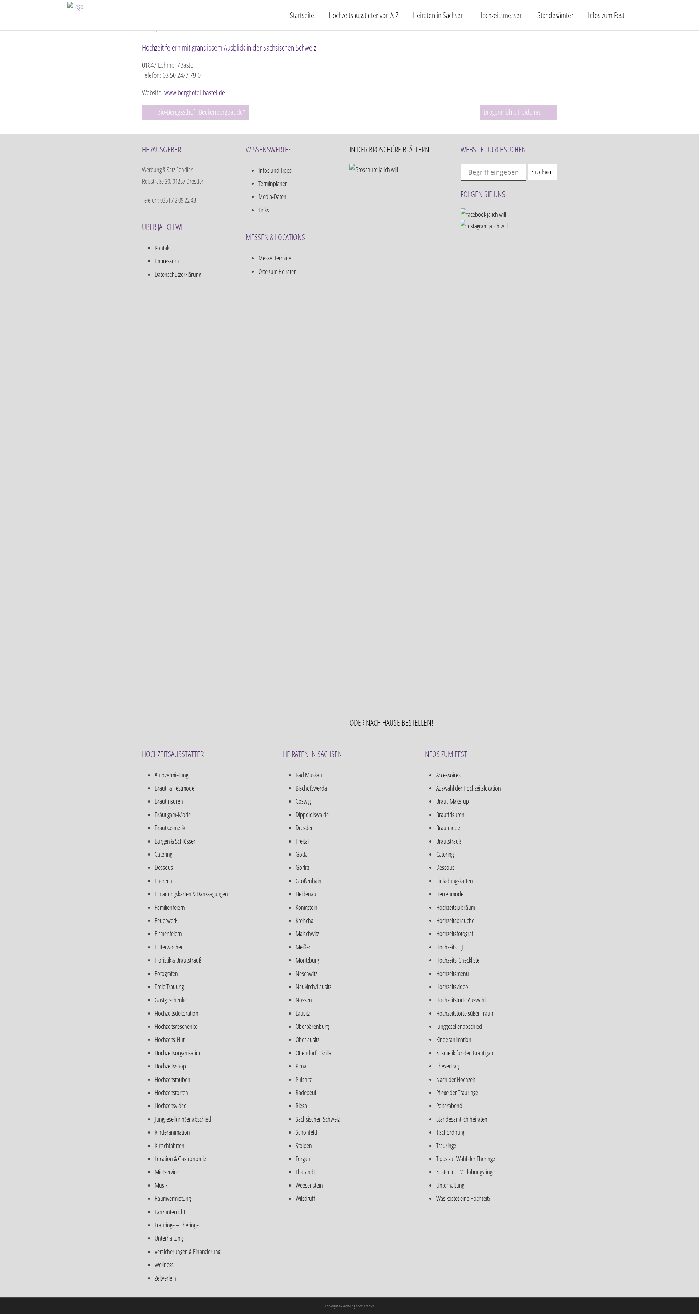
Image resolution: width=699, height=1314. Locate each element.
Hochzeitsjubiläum (455, 907)
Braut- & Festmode (174, 788)
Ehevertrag (447, 1066)
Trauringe (446, 1145)
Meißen (304, 947)
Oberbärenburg (312, 1026)
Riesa (301, 1105)
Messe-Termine (274, 258)
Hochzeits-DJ (449, 947)
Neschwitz (306, 973)
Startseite (302, 14)
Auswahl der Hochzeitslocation (468, 788)
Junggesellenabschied (459, 1026)
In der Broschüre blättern (389, 149)
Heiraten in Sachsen (438, 14)
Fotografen (166, 973)
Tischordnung (450, 1132)
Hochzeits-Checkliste (457, 960)
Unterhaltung (169, 1238)
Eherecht (164, 880)
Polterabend (449, 1105)
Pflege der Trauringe (457, 1092)
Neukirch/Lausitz (313, 986)
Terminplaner (272, 183)
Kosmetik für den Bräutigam (465, 1052)
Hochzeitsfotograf (454, 933)
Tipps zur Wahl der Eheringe (465, 1158)
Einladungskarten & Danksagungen (191, 893)
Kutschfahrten (170, 1145)
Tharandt (305, 1171)
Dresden (305, 827)
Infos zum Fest (606, 14)
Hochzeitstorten (171, 1092)
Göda (302, 854)
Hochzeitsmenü (452, 973)
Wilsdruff (305, 1198)
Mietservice (167, 1171)
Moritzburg (307, 960)
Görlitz (302, 867)
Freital (302, 841)
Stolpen (304, 1145)
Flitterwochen (169, 947)
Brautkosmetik (170, 827)
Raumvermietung (173, 1198)
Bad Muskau (309, 775)
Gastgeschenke (171, 999)
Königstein (306, 907)
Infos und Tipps (275, 170)
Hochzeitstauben (172, 1079)
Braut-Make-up (452, 801)
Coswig (303, 801)
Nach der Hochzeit (455, 1079)
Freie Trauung (169, 986)
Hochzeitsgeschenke (176, 1026)
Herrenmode (449, 893)
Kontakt (163, 247)
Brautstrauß (448, 841)
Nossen (304, 999)
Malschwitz (307, 933)
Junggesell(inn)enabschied (183, 1119)
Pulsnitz (304, 1079)
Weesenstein (309, 1185)
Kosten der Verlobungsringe (465, 1171)
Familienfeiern (170, 907)
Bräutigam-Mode (173, 814)
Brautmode (448, 827)
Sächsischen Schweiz (318, 1119)
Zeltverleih (165, 1278)
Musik (161, 1185)
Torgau (303, 1158)
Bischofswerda (311, 788)
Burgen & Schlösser (175, 841)
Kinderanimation (172, 1132)
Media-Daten (272, 196)
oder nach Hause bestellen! (391, 722)
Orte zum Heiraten (277, 271)
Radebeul (306, 1092)
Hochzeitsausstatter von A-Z (363, 14)
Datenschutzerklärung (178, 274)
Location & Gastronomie (180, 1158)
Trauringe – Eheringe (177, 1225)
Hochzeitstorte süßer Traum (465, 1013)
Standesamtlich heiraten (461, 1119)
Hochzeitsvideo (171, 1105)
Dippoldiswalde (312, 814)
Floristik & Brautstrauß (178, 960)
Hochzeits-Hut (170, 1039)
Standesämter (555, 14)
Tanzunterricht (170, 1211)
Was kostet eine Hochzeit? (463, 1198)
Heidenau (306, 893)
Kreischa (304, 920)
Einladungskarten (454, 880)
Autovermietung (171, 775)
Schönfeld (306, 1132)
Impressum (167, 260)
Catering (163, 854)
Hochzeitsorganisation (178, 1052)
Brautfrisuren (169, 801)
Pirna (301, 1066)
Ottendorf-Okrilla (313, 1052)
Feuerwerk (166, 920)
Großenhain (308, 880)
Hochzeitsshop (170, 1066)
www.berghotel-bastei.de (194, 92)
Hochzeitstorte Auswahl (461, 999)
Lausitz (303, 1013)
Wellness (164, 1264)
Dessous (164, 867)
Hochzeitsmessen (500, 14)
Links (263, 210)
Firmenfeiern (168, 933)
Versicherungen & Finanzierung (187, 1251)
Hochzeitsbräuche (455, 920)
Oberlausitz (307, 1039)
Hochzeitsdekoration (176, 1013)
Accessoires (448, 775)
